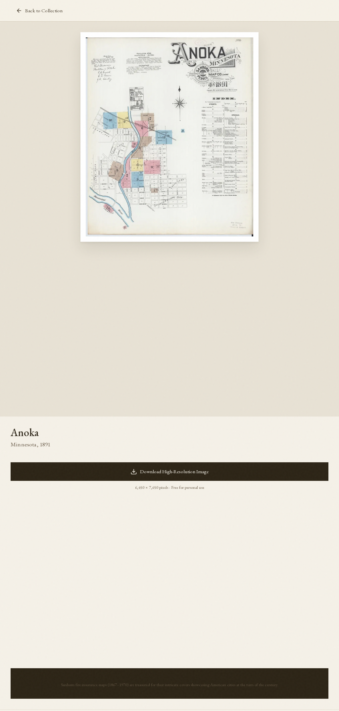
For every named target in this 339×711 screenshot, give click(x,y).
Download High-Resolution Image (174, 471)
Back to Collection (44, 10)
